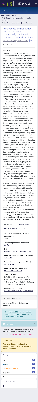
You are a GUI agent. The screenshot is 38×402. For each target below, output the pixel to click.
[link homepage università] (24, 3)
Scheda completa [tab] (23, 224)
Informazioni (9, 324)
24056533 (8, 258)
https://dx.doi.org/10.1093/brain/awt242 (18, 251)
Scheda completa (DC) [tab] (12, 228)
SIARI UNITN (11, 16)
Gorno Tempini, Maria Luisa (15, 40)
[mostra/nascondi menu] (36, 4)
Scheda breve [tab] (8, 224)
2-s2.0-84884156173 (11, 264)
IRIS (2, 16)
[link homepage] (7, 3)
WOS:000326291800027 (13, 271)
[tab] (23, 228)
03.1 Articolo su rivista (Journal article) (17, 23)
